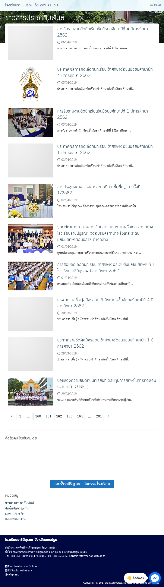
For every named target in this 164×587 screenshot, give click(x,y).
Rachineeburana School (22, 567)
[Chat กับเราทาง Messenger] (155, 578)
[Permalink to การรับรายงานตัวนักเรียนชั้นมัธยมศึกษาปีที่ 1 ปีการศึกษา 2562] (30, 122)
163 (69, 416)
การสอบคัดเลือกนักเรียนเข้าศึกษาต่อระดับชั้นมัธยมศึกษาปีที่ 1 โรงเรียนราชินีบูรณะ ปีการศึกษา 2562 (106, 268)
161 (48, 416)
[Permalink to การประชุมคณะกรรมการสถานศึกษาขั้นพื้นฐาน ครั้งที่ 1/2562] (30, 200)
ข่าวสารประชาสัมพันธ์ (19, 503)
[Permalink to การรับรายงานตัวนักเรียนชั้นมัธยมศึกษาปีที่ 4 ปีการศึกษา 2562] (30, 42)
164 (80, 416)
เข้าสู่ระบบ (13, 575)
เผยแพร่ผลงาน (15, 519)
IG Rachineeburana (19, 571)
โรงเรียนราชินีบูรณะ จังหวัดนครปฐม (31, 5)
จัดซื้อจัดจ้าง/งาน (16, 508)
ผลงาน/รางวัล (14, 513)
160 (38, 416)
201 (99, 416)
